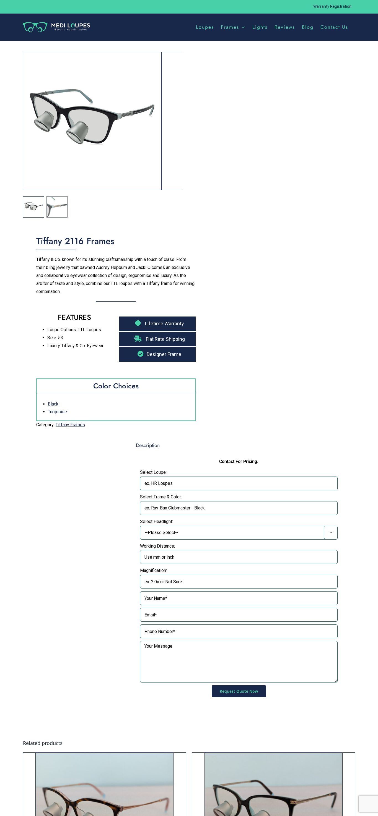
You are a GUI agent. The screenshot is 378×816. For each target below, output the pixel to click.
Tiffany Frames (70, 424)
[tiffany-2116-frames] (92, 123)
